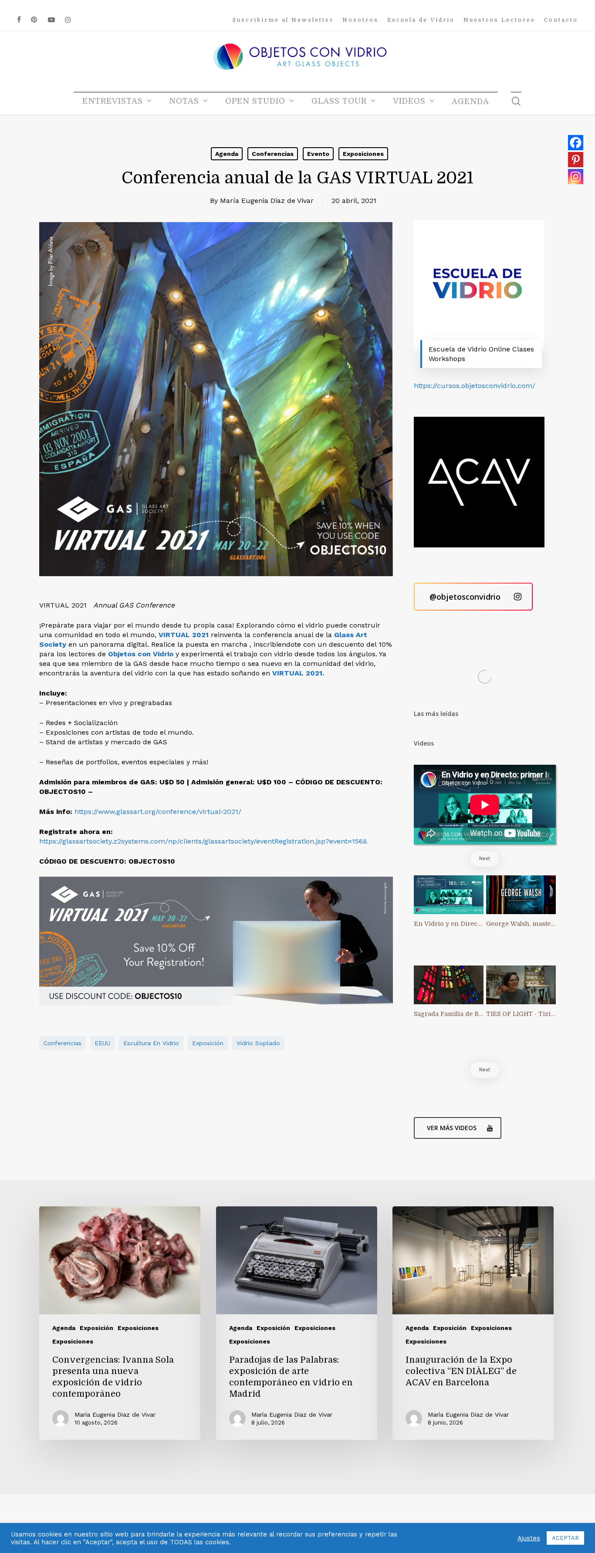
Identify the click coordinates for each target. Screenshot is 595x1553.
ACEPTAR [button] (565, 1538)
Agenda (226, 153)
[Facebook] (575, 142)
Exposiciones (363, 153)
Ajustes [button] (528, 1538)
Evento (318, 153)
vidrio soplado (258, 1043)
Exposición (96, 1327)
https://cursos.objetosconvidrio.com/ (474, 385)
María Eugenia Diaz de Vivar (267, 200)
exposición (207, 1043)
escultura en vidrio (151, 1043)
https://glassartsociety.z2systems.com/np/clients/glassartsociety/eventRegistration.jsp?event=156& (203, 841)
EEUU (102, 1043)
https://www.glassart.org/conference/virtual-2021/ (157, 811)
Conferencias (273, 153)
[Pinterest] (575, 159)
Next (484, 858)
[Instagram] (575, 176)
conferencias (62, 1043)
